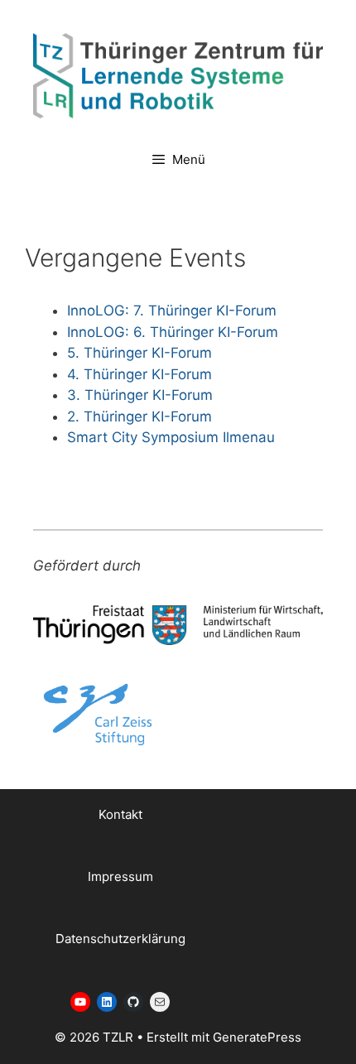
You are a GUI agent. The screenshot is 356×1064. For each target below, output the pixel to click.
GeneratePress (257, 1037)
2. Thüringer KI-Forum (139, 416)
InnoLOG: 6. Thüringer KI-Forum (172, 332)
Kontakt (120, 814)
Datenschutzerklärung (120, 938)
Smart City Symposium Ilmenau (171, 437)
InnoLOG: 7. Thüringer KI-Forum (172, 310)
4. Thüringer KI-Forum (139, 374)
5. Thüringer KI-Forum (139, 352)
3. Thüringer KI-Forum (140, 395)
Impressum (120, 876)
